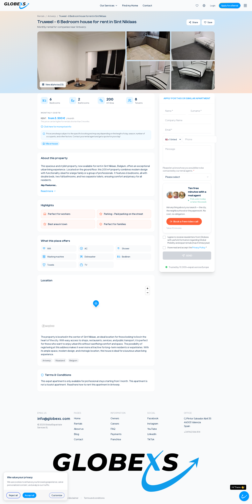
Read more (47, 191)
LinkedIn (151, 434)
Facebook (152, 418)
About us (79, 428)
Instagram (152, 423)
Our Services (107, 5)
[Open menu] (245, 5)
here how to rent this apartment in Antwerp (96, 384)
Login (212, 5)
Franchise (116, 439)
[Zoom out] (147, 293)
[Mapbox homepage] (48, 326)
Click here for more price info (57, 126)
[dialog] (36, 486)
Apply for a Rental (229, 5)
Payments (116, 434)
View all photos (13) (55, 84)
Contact (147, 5)
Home (77, 418)
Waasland (60, 360)
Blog (76, 434)
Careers (115, 423)
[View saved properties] (197, 5)
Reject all (13, 495)
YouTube (152, 428)
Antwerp (52, 16)
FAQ (113, 428)
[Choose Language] (204, 5)
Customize (56, 495)
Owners (115, 418)
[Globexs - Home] (17, 5)
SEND (189, 255)
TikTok (150, 439)
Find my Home (130, 5)
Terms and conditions (94, 498)
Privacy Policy (198, 247)
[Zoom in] (147, 288)
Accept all (29, 495)
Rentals (40, 16)
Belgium (73, 360)
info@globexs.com (53, 418)
